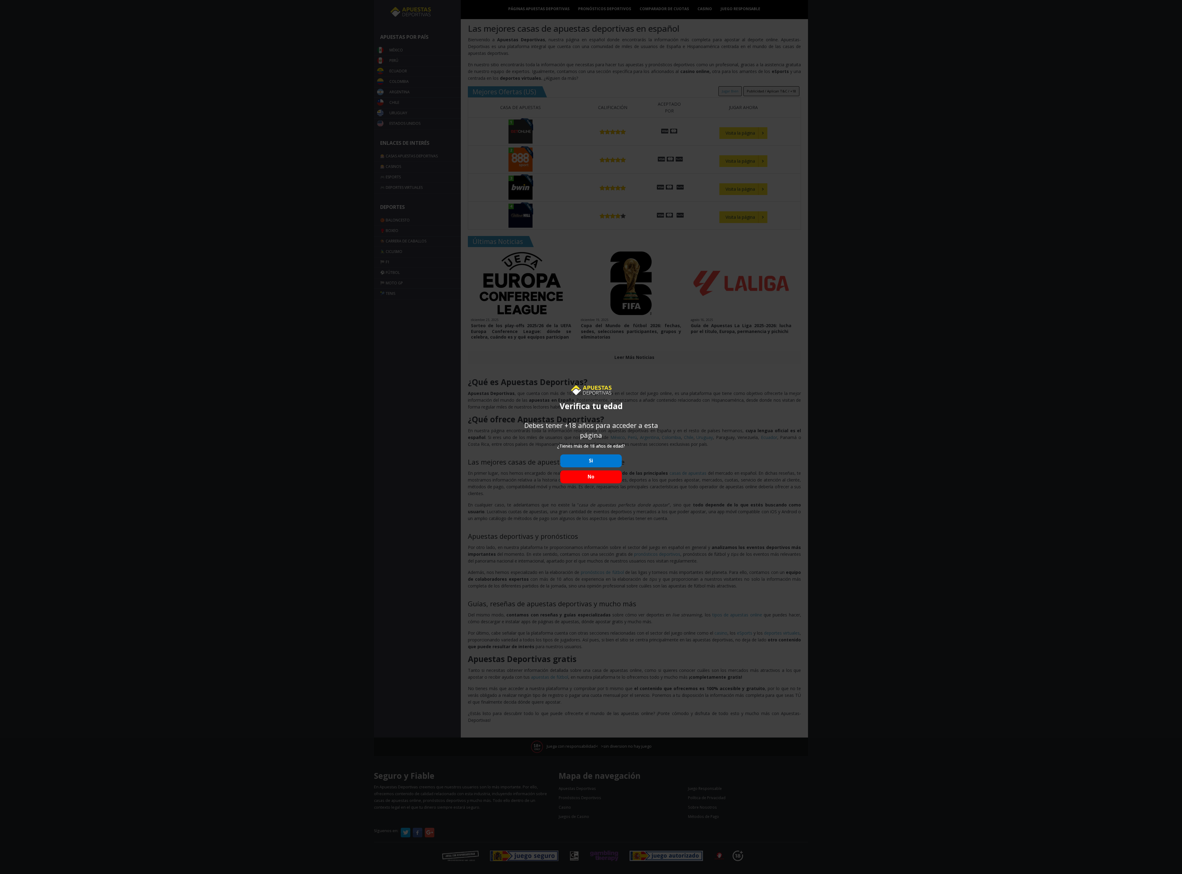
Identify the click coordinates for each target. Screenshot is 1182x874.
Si (591, 460)
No (591, 477)
